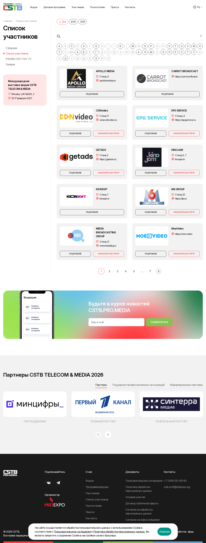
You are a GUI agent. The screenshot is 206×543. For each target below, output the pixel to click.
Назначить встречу (108, 133)
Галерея (10, 64)
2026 (73, 21)
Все (64, 21)
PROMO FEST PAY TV (18, 59)
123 (71, 52)
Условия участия (135, 497)
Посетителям (97, 7)
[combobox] (167, 37)
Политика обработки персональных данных (119, 531)
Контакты (130, 7)
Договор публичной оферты (142, 503)
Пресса (115, 7)
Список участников (17, 53)
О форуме (11, 48)
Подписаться (159, 322)
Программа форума (97, 487)
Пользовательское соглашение (144, 480)
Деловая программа (54, 7)
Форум (33, 7)
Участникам (78, 7)
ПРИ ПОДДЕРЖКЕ (35, 421)
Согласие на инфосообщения (142, 519)
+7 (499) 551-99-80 (175, 480)
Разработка (179, 531)
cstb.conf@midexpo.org (177, 487)
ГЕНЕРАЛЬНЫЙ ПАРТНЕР (171, 421)
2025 (82, 21)
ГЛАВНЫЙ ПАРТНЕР (103, 421)
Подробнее (92, 94)
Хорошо (164, 531)
